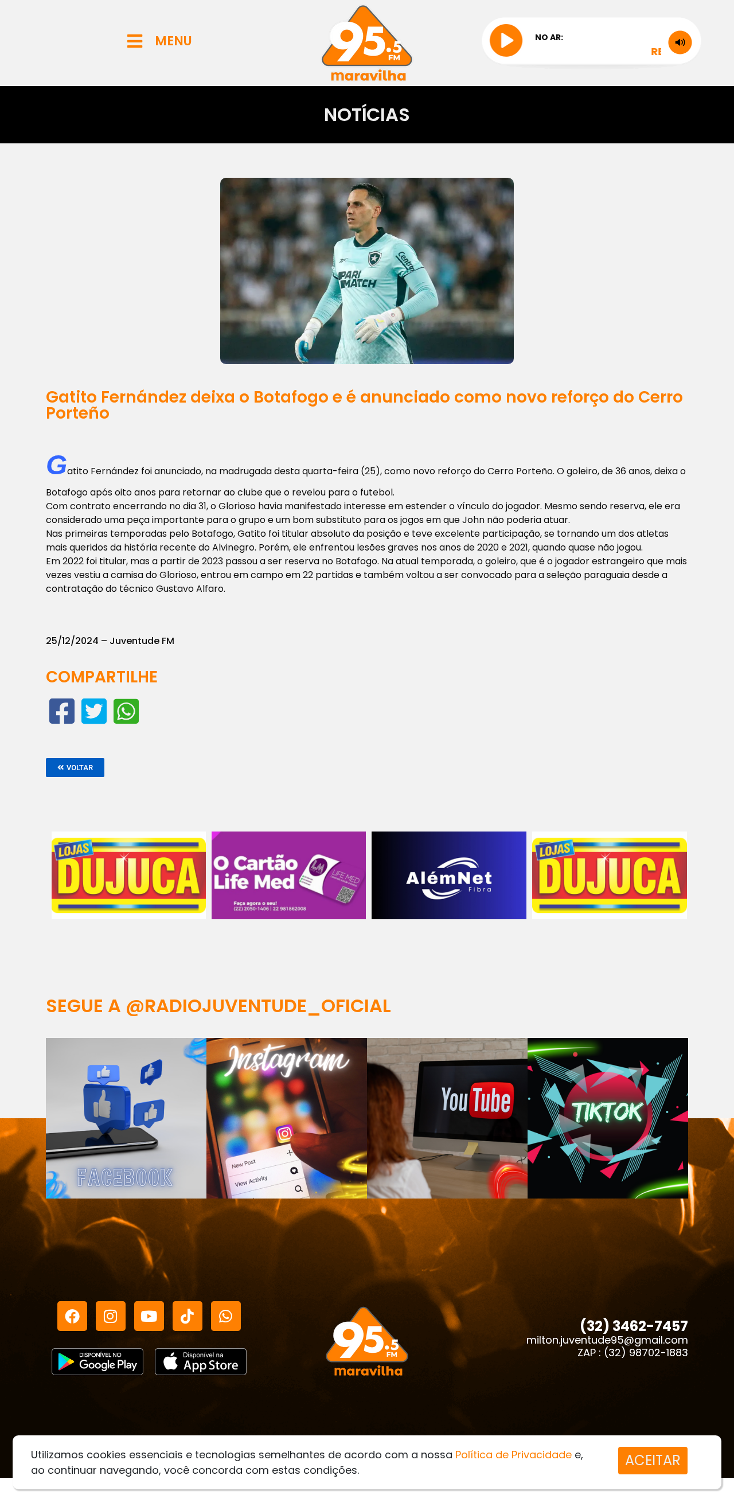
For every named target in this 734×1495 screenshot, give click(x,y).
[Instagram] (111, 1316)
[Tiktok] (187, 1316)
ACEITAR (653, 1460)
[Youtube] (149, 1316)
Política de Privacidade (513, 1454)
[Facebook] (72, 1316)
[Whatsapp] (226, 1316)
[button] (75, 767)
